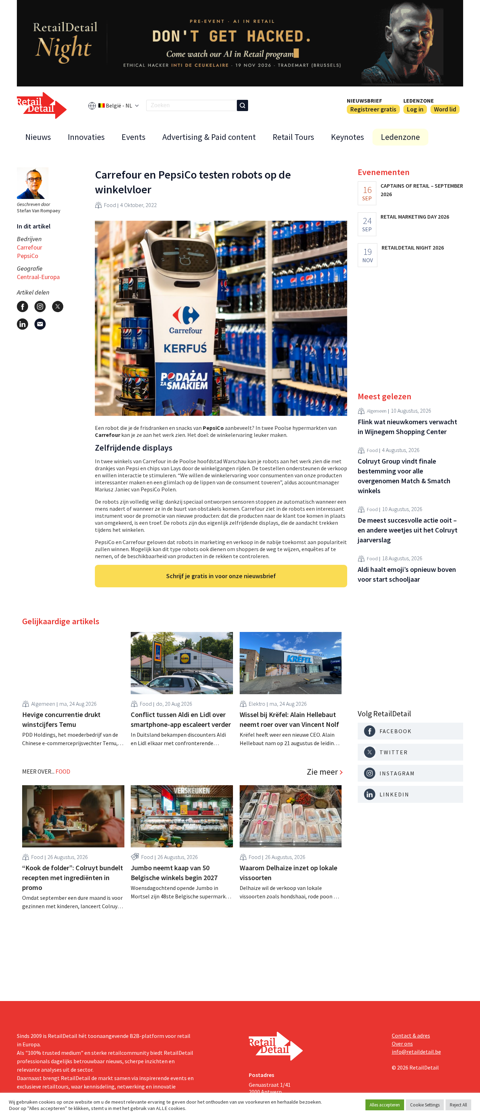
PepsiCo (27, 256)
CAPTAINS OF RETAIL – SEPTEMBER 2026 (422, 190)
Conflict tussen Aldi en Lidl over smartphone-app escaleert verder (181, 719)
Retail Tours (293, 136)
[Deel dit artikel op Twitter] (57, 306)
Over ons (402, 1043)
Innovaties (86, 136)
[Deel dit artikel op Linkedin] (22, 324)
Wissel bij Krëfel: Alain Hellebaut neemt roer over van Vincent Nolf (289, 719)
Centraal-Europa (38, 277)
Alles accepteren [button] (385, 1105)
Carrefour (29, 247)
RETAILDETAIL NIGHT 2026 (413, 247)
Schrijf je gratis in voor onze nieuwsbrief (221, 576)
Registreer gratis (373, 109)
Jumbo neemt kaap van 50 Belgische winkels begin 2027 (174, 872)
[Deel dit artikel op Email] (40, 324)
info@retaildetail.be (416, 1051)
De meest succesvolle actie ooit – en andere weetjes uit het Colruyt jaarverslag (408, 530)
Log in (415, 109)
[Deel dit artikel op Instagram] (40, 306)
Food (110, 204)
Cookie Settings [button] (425, 1105)
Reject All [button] (458, 1105)
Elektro (257, 703)
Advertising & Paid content (209, 136)
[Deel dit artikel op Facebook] (22, 306)
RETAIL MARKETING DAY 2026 (415, 216)
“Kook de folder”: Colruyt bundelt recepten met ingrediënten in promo (72, 877)
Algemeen (43, 703)
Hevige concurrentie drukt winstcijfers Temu (61, 719)
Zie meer (322, 772)
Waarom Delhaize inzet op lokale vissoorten (288, 872)
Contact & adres (411, 1035)
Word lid (445, 109)
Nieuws (38, 136)
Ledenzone (418, 100)
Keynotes (347, 136)
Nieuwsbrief (364, 100)
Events (133, 136)
